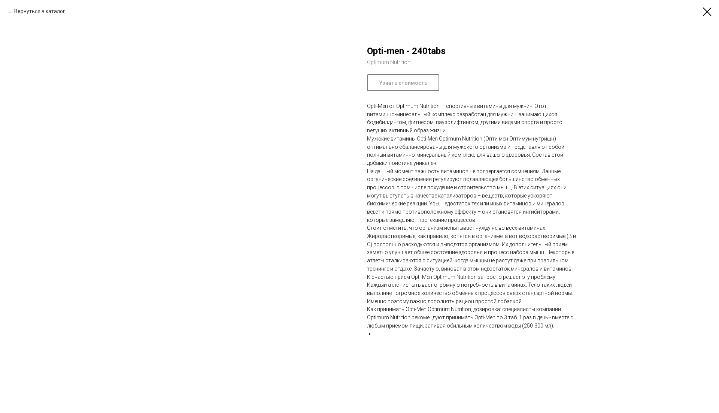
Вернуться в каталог (39, 11)
